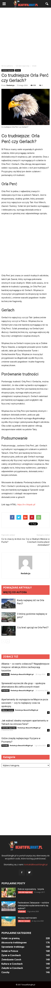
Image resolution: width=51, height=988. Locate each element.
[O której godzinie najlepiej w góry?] (8, 617)
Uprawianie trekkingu (12, 946)
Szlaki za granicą (10, 938)
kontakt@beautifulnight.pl (35, 864)
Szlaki (18, 70)
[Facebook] (22, 872)
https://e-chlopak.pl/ (26, 504)
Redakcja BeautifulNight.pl (22, 674)
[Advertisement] (25, 36)
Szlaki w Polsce (9, 951)
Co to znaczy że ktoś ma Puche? (13, 540)
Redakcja (10, 85)
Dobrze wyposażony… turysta (31, 889)
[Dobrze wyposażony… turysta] (8, 892)
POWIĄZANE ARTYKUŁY (17, 587)
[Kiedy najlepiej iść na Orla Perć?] (8, 603)
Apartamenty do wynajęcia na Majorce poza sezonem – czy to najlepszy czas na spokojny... (24, 703)
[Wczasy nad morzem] (8, 921)
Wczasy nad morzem (27, 918)
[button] (47, 4)
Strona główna (7, 66)
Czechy (5, 972)
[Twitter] (29, 872)
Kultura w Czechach (12, 963)
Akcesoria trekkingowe (14, 942)
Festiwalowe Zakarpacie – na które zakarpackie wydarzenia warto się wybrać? (33, 905)
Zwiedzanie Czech (11, 959)
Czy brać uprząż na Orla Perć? (32, 627)
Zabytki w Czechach (12, 968)
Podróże (5, 674)
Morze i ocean (7, 710)
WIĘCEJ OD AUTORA (15, 592)
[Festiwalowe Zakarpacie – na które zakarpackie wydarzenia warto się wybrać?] (8, 906)
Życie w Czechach (11, 955)
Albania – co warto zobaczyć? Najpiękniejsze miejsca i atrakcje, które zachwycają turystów (25, 667)
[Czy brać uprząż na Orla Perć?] (8, 631)
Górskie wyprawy (7, 70)
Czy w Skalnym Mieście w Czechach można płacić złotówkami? (38, 542)
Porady (5, 745)
